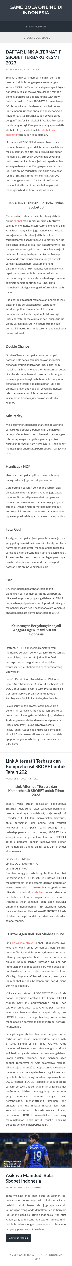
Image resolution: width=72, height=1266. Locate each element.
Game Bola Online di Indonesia (36, 9)
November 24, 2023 (17, 69)
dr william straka (22, 942)
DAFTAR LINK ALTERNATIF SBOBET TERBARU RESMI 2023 (33, 57)
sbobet (18, 220)
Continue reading (18, 1237)
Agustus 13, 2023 (16, 778)
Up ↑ (37, 1258)
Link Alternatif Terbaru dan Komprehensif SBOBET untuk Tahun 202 (36, 766)
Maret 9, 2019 (14, 1187)
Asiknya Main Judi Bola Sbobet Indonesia (29, 1178)
